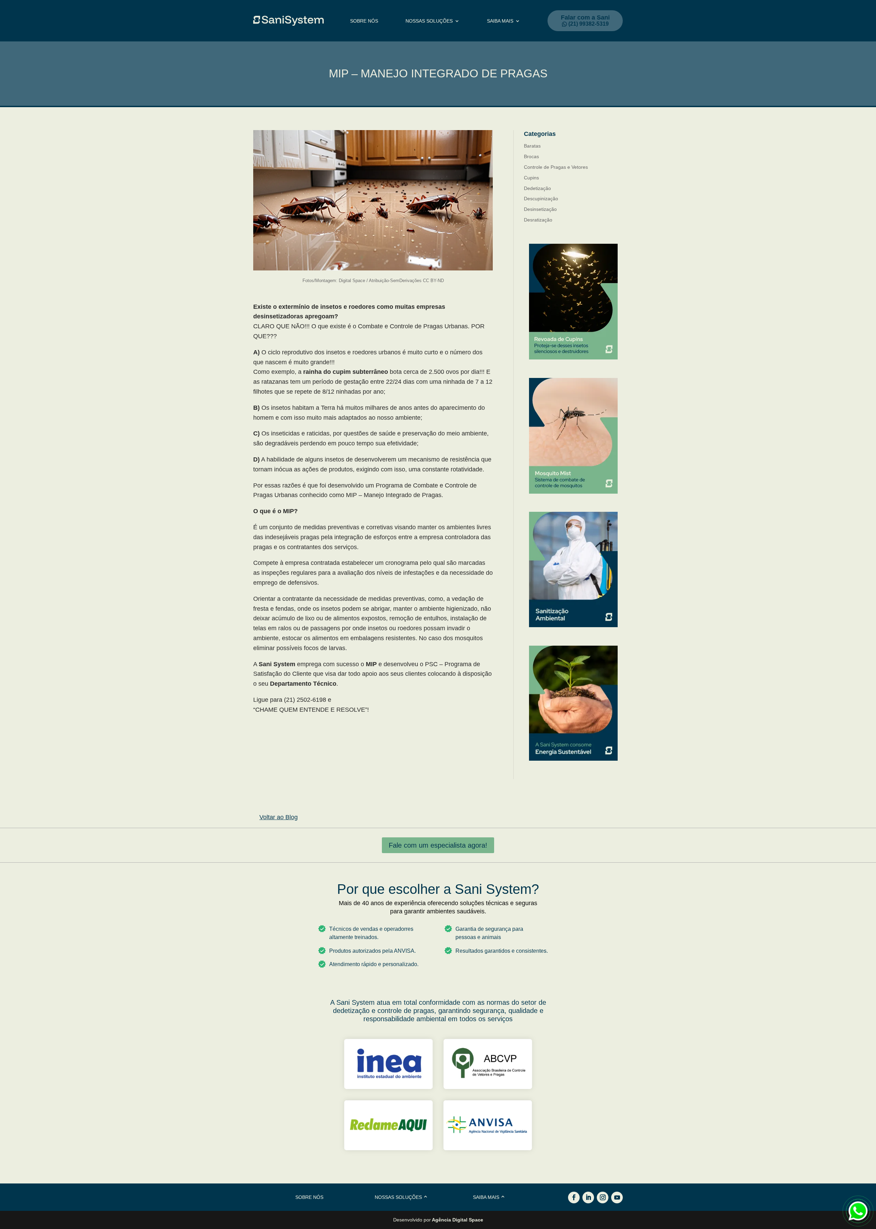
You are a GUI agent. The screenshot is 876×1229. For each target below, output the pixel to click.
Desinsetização (540, 209)
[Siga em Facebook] (574, 1197)
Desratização (538, 220)
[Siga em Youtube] (617, 1197)
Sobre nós (364, 21)
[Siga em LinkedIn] (588, 1197)
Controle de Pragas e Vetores (556, 167)
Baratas (532, 146)
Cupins (531, 177)
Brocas (531, 156)
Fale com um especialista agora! (438, 845)
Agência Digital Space (457, 1219)
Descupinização (541, 198)
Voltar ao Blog (278, 817)
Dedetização (537, 188)
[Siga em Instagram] (602, 1197)
